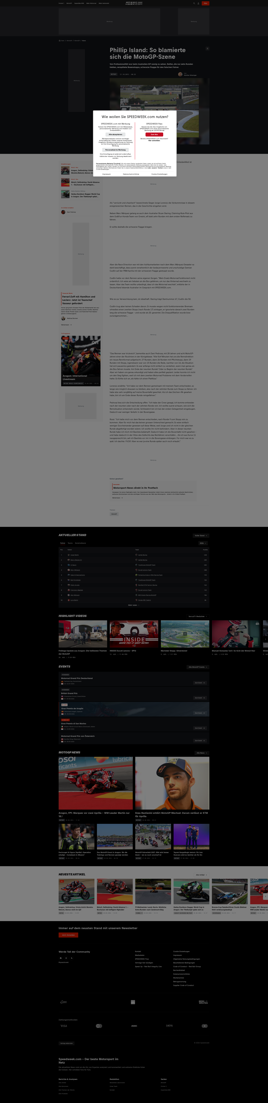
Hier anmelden (154, 140)
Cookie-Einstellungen (159, 174)
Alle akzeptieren (115, 134)
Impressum (106, 174)
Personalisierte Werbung (115, 150)
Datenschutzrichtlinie (131, 174)
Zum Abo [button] (154, 134)
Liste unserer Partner (155, 168)
